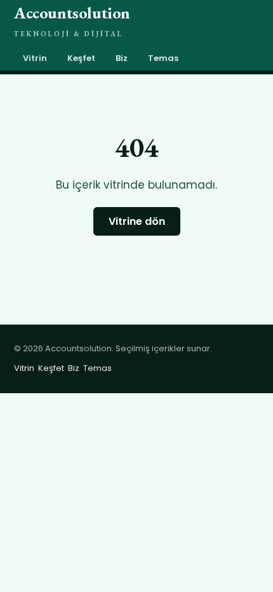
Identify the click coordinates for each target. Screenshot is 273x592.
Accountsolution (72, 20)
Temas (163, 58)
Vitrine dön (137, 221)
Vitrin (35, 58)
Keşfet (81, 58)
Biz (122, 58)
